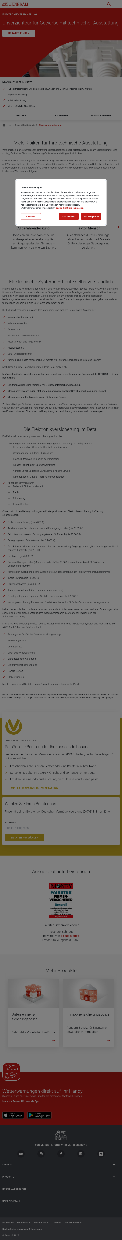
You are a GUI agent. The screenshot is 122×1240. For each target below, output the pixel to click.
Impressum (78, 208)
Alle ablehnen (68, 216)
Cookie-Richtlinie (64, 208)
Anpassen (31, 216)
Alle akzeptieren (91, 216)
